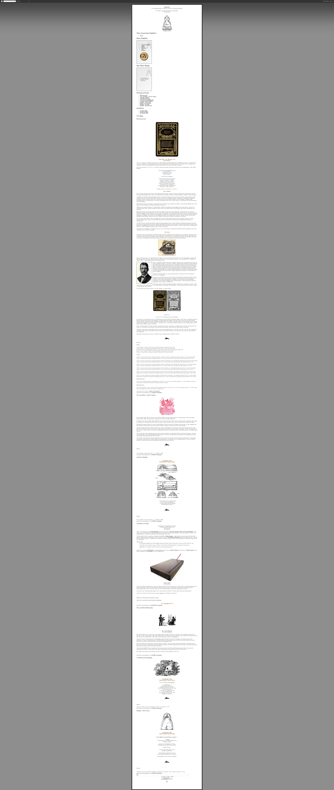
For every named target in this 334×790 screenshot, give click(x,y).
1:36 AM (153, 454)
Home (141, 35)
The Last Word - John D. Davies (148, 96)
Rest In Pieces (174, 550)
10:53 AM (153, 605)
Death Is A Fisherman (145, 103)
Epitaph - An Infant (144, 104)
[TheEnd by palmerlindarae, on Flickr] (167, 603)
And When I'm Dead (145, 99)
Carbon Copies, (169, 536)
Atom (141, 116)
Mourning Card (143, 95)
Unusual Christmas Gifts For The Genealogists (181, 531)
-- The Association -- (146, 44)
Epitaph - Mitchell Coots (146, 105)
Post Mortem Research (174, 537)
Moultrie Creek (167, 30)
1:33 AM (153, 392)
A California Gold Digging (146, 101)
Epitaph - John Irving (145, 102)
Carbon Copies (190, 550)
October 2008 (143, 110)
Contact (143, 50)
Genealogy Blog (154, 531)
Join (142, 49)
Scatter (150, 551)
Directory (143, 48)
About (142, 46)
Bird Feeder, (151, 550)
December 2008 (144, 113)
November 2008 (144, 112)
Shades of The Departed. (154, 391)
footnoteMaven (165, 779)
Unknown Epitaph (144, 97)
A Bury (143, 47)
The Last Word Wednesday (147, 100)
